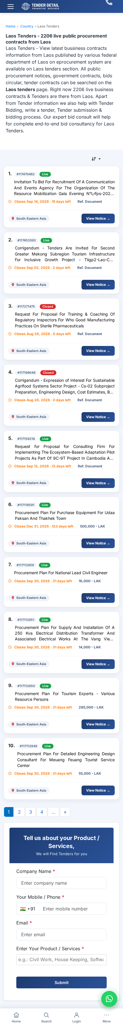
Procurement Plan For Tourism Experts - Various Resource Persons (65, 696)
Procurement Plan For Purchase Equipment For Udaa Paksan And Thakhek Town (65, 515)
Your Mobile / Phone (40, 897)
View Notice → (98, 218)
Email (24, 923)
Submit (62, 982)
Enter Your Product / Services (50, 948)
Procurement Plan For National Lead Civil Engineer (61, 572)
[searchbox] (61, 959)
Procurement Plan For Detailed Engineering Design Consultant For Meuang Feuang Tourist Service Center (66, 759)
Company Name (35, 871)
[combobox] (61, 959)
